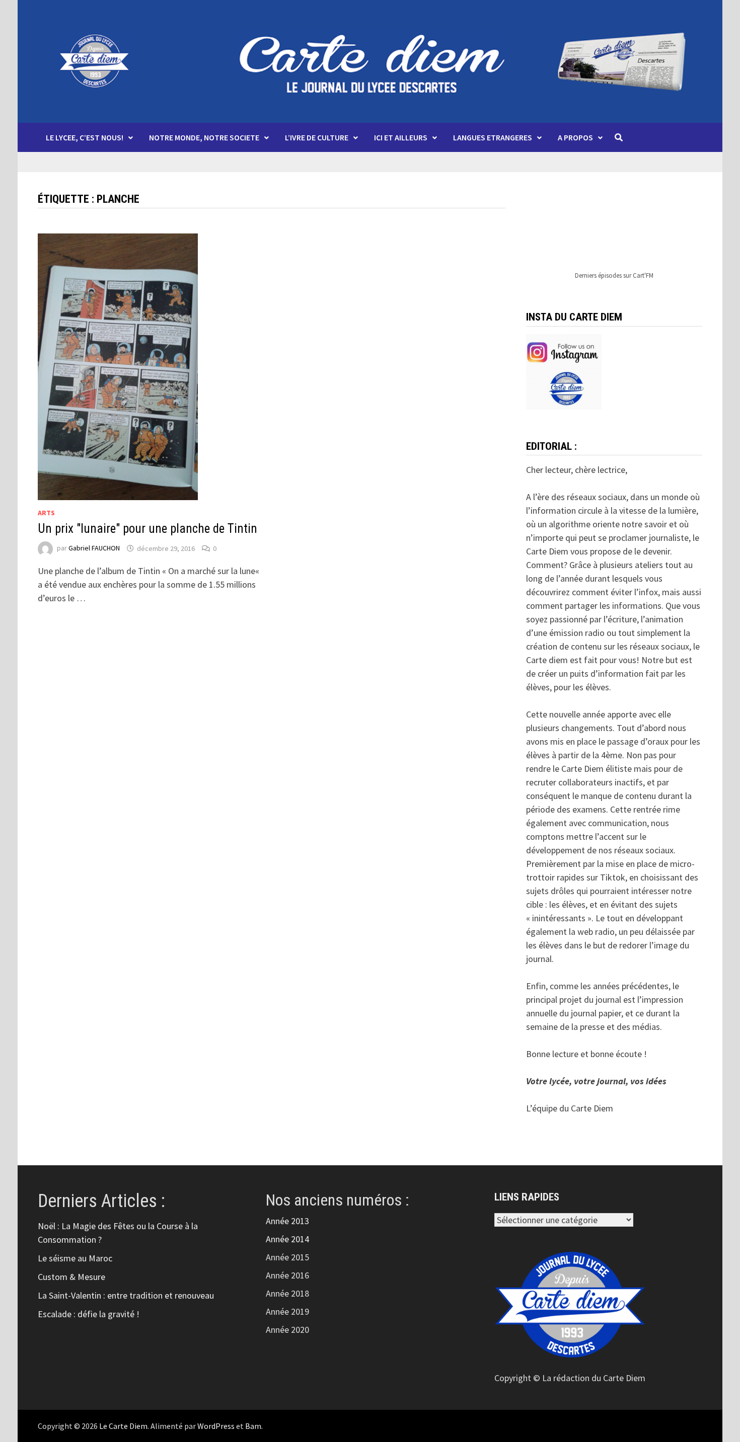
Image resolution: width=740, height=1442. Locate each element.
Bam (253, 1426)
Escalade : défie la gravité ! (88, 1314)
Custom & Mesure (71, 1277)
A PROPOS (575, 137)
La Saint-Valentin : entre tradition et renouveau (126, 1295)
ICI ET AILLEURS (400, 137)
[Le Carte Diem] (370, 60)
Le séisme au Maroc (75, 1258)
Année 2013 (287, 1221)
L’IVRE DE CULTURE (316, 137)
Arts (46, 512)
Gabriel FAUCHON (94, 548)
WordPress (216, 1426)
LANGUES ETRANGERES (492, 137)
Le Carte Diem (123, 1426)
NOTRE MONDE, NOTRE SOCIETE (204, 137)
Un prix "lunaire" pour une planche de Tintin (147, 528)
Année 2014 (287, 1239)
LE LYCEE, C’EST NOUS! (84, 137)
